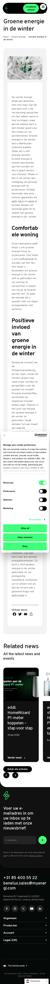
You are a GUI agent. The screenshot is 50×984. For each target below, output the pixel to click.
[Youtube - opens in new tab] (31, 908)
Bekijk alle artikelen (20, 769)
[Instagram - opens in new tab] (15, 908)
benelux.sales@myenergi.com (24, 886)
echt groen (18, 595)
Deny (25, 546)
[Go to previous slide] (6, 775)
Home (6, 37)
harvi (21, 201)
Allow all (25, 528)
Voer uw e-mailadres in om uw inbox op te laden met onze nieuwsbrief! (18, 818)
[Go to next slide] (15, 775)
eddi (14, 201)
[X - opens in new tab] (23, 908)
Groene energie (19, 37)
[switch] (43, 491)
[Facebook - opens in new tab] (6, 908)
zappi (31, 201)
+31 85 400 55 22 (20, 878)
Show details (35, 519)
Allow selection (25, 537)
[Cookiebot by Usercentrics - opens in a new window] (35, 435)
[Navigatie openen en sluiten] (43, 7)
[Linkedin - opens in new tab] (40, 908)
